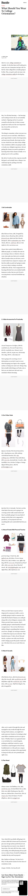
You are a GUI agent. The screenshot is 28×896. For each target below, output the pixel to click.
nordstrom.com (19, 679)
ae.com (10, 684)
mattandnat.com (16, 240)
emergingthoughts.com (14, 567)
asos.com (6, 460)
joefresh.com (4, 558)
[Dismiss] (25, 882)
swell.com (13, 243)
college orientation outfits (8, 74)
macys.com (4, 796)
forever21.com (5, 238)
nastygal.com (16, 798)
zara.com (11, 563)
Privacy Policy (8, 892)
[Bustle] (5, 2)
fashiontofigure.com (7, 467)
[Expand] (20, 882)
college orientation (14, 63)
